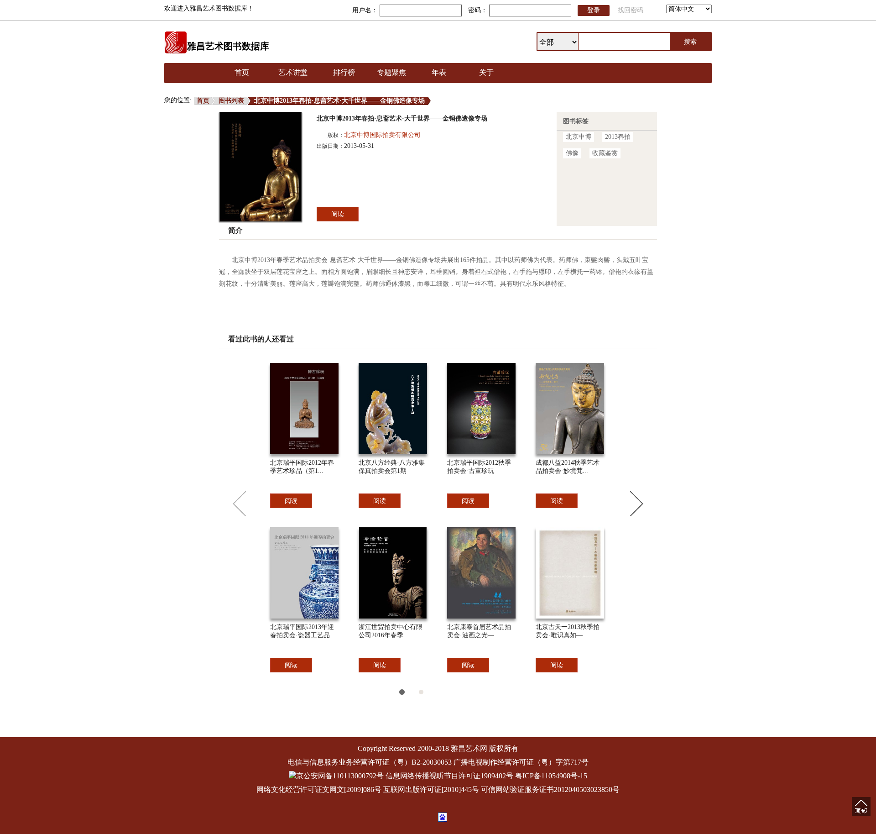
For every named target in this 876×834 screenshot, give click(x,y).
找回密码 (630, 10)
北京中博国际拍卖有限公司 (382, 134)
